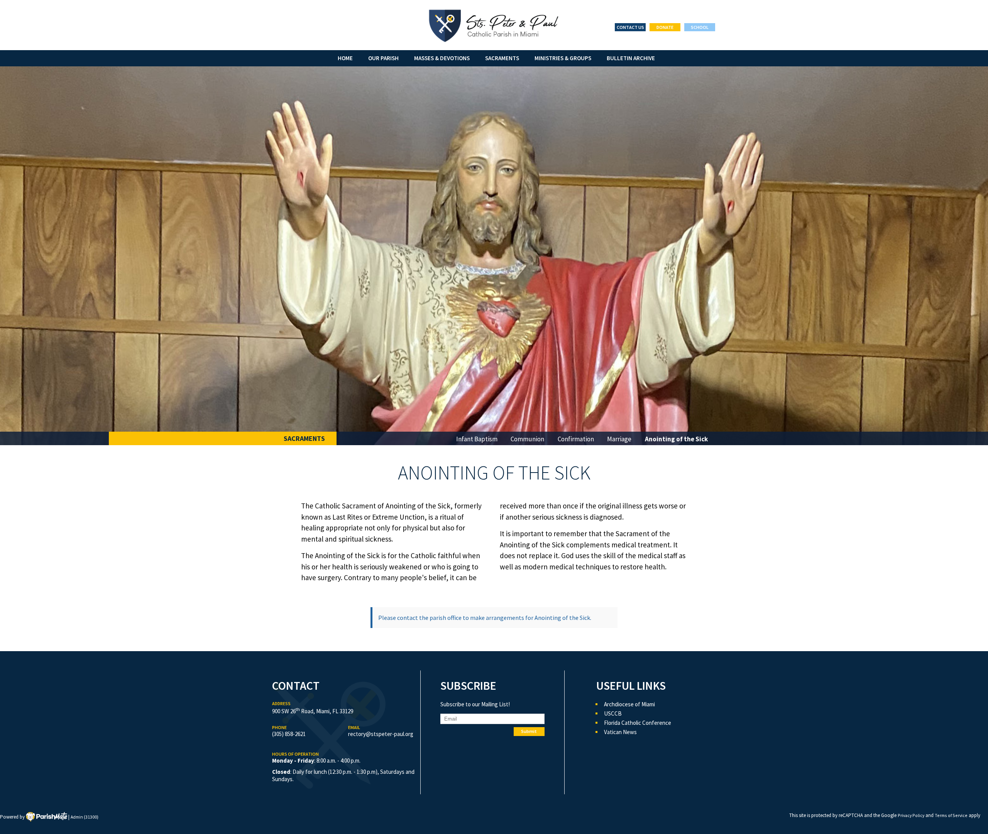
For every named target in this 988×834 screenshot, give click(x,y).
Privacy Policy (911, 815)
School (700, 27)
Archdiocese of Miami (629, 704)
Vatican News (620, 732)
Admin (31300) (84, 817)
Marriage (619, 439)
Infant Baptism (476, 439)
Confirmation (576, 439)
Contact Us (630, 27)
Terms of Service (951, 815)
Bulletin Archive (631, 58)
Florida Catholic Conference (637, 722)
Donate (664, 27)
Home (345, 58)
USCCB (613, 713)
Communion (527, 439)
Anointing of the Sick (676, 439)
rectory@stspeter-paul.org (380, 734)
